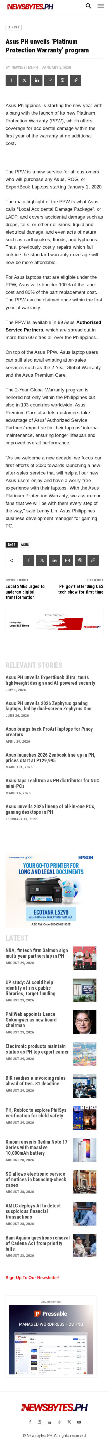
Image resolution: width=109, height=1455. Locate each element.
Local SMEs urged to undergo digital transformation (25, 592)
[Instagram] (39, 1422)
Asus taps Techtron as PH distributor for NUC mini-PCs (52, 783)
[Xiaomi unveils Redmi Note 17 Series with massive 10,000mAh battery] (85, 1150)
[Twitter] (24, 80)
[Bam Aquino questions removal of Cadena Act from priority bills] (85, 1246)
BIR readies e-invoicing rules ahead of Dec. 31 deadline (36, 1080)
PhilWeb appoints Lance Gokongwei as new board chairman (31, 1019)
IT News (14, 27)
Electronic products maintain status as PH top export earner (37, 1049)
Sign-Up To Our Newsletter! (33, 1277)
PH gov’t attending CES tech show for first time (80, 589)
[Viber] (62, 80)
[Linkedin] (36, 80)
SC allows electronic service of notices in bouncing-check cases (36, 1179)
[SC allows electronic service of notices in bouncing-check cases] (85, 1182)
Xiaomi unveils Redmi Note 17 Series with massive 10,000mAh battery (36, 1147)
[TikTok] (59, 1422)
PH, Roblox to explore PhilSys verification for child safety (36, 1113)
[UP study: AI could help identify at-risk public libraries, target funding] (85, 990)
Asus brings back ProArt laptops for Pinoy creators (49, 731)
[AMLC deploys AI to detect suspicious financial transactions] (85, 1214)
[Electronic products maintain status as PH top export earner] (85, 1054)
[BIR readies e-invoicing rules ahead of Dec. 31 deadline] (85, 1086)
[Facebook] (11, 80)
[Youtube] (78, 1422)
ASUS (25, 545)
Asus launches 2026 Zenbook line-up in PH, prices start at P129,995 (51, 757)
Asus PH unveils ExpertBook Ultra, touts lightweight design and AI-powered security (50, 680)
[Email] (49, 80)
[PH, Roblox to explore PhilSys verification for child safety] (85, 1118)
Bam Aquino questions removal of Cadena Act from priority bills (38, 1243)
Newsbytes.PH (24, 67)
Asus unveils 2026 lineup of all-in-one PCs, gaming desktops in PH (51, 809)
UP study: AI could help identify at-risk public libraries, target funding (30, 987)
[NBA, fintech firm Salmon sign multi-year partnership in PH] (85, 958)
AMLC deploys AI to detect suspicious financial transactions (33, 1211)
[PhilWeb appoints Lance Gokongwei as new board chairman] (85, 1022)
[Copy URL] (75, 80)
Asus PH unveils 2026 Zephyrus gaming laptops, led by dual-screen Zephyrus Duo (48, 706)
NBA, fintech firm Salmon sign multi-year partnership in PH (37, 953)
